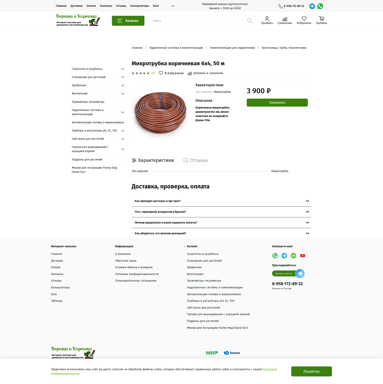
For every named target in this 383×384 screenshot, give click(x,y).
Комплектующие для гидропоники (232, 47)
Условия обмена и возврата (134, 267)
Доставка (77, 6)
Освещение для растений (89, 77)
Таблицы (57, 301)
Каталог (132, 21)
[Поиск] (250, 21)
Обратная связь (125, 260)
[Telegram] (312, 6)
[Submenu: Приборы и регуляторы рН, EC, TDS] (122, 130)
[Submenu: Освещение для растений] (122, 77)
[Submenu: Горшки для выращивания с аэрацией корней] (122, 149)
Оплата (91, 6)
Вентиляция (80, 93)
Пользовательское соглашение (136, 280)
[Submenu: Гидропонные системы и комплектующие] (122, 112)
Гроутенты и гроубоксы (87, 69)
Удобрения (79, 85)
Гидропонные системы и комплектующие (176, 47)
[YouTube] (303, 256)
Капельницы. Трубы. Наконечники (284, 47)
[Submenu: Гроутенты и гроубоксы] (122, 68)
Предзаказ (277, 102)
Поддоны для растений (87, 159)
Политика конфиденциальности (137, 274)
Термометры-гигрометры (88, 102)
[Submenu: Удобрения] (122, 85)
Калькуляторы (139, 6)
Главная (61, 6)
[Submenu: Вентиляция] (122, 93)
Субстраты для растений (88, 139)
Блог (156, 6)
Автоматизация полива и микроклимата (98, 122)
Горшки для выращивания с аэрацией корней (90, 149)
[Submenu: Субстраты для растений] (122, 139)
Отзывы (121, 6)
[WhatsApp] (320, 6)
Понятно (311, 371)
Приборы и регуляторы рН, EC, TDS (94, 130)
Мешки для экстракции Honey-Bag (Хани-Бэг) (94, 170)
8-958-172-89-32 (294, 6)
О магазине (123, 254)
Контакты (106, 6)
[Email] (293, 256)
